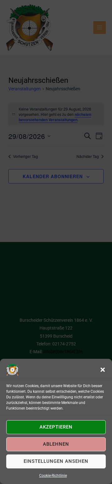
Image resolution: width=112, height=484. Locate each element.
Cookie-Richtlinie (53, 475)
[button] (103, 370)
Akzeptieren (56, 427)
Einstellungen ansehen (56, 461)
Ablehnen (56, 444)
